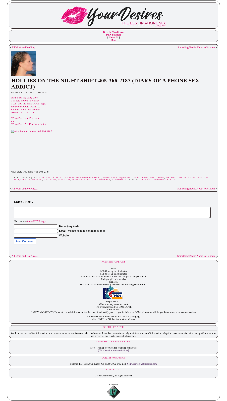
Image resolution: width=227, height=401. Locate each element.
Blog (113, 40)
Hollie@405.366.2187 (124, 178)
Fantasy (107, 178)
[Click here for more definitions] (113, 350)
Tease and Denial (82, 180)
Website (64, 235)
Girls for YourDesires (113, 32)
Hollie (171, 180)
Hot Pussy (143, 178)
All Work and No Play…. (24, 47)
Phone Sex (190, 178)
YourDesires (119, 180)
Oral (180, 178)
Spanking (37, 180)
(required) (69, 226)
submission (50, 180)
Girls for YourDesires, (153, 180)
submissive (64, 180)
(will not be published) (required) (82, 230)
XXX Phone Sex (101, 180)
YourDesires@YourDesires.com (142, 364)
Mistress (171, 178)
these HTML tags (36, 221)
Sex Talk (25, 180)
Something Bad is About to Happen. (196, 47)
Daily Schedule (113, 35)
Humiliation (157, 178)
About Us (113, 37)
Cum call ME (60, 178)
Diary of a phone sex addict (85, 178)
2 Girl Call (45, 178)
